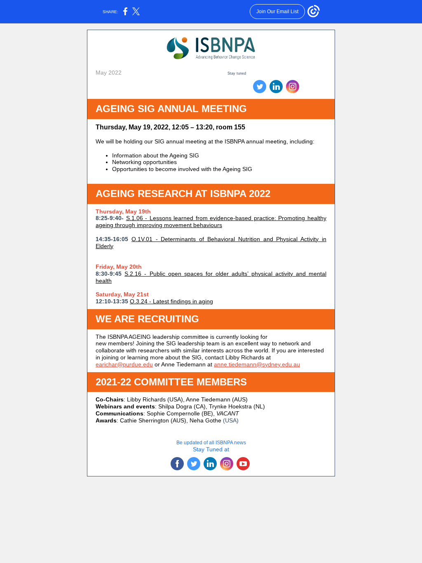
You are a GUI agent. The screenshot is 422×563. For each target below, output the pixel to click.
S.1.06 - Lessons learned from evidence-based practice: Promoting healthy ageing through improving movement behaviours (211, 221)
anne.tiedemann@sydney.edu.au (257, 364)
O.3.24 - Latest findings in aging (171, 301)
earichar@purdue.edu (124, 364)
